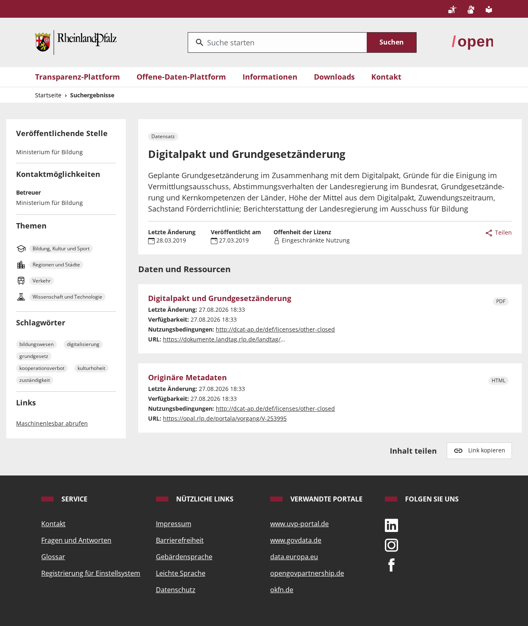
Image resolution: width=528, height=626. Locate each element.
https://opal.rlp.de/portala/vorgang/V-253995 (225, 418)
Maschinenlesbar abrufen (52, 423)
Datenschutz (176, 589)
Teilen (502, 232)
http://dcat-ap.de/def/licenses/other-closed (275, 329)
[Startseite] (76, 42)
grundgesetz (33, 356)
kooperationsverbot (41, 368)
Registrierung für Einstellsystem (90, 573)
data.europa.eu (294, 556)
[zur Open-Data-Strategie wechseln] (472, 42)
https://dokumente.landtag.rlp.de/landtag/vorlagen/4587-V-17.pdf (254, 339)
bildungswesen (36, 344)
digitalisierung (83, 344)
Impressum (173, 523)
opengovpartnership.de (307, 573)
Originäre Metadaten (187, 377)
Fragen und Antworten (76, 540)
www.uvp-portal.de (299, 523)
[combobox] (277, 42)
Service (73, 499)
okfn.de (281, 589)
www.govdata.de (295, 540)
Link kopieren (486, 450)
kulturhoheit (91, 368)
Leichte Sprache (180, 573)
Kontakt (386, 77)
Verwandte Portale (326, 499)
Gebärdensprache (184, 556)
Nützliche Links (203, 499)
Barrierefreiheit (180, 540)
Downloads (334, 77)
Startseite (48, 95)
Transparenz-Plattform (77, 77)
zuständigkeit (34, 380)
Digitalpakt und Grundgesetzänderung (219, 298)
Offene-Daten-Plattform (181, 77)
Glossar (53, 556)
